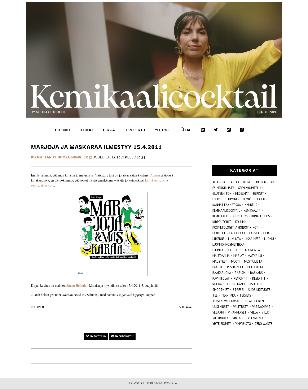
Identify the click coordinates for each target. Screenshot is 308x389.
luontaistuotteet (226, 250)
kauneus (251, 204)
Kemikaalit (220, 216)
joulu (261, 199)
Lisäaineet (252, 238)
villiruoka (220, 317)
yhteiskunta (222, 323)
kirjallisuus (260, 216)
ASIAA (235, 182)
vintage (238, 317)
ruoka (217, 283)
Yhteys (161, 130)
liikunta (234, 238)
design (261, 182)
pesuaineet (235, 267)
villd (265, 312)
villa (254, 312)
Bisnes (247, 182)
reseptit (259, 278)
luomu (269, 238)
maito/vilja (221, 255)
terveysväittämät (226, 300)
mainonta (252, 250)
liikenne (218, 238)
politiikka (255, 267)
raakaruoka (221, 272)
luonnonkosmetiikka (228, 244)
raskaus (256, 272)
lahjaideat (237, 233)
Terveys (245, 295)
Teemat (86, 130)
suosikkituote (259, 289)
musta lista (253, 261)
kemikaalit (252, 210)
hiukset (218, 199)
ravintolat (221, 278)
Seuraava (185, 307)
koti (256, 227)
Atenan (155, 175)
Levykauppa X (155, 180)
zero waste (263, 323)
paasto (217, 267)
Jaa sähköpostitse (124, 336)
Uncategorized (255, 300)
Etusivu (62, 130)
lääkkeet (219, 233)
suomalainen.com (42, 185)
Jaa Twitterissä (98, 336)
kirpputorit (221, 221)
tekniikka (228, 295)
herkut (258, 193)
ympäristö (243, 323)
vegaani (218, 312)
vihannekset (237, 312)
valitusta (240, 306)
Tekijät (109, 130)
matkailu (255, 255)
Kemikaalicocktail (226, 210)
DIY (272, 182)
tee (214, 295)
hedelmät (242, 193)
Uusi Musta (220, 306)
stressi (238, 289)
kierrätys (240, 216)
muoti (235, 261)
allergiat (219, 182)
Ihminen (233, 199)
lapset (254, 233)
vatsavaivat (261, 306)
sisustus (255, 283)
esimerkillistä (223, 187)
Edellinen (37, 307)
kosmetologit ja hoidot (230, 227)
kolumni (241, 221)
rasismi (240, 272)
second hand (235, 283)
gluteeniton (222, 193)
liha (266, 233)
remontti (241, 278)
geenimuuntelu (249, 187)
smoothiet (220, 289)
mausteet (219, 261)
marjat (238, 255)
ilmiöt (248, 199)
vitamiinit (256, 317)
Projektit (136, 130)
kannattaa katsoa (226, 204)
